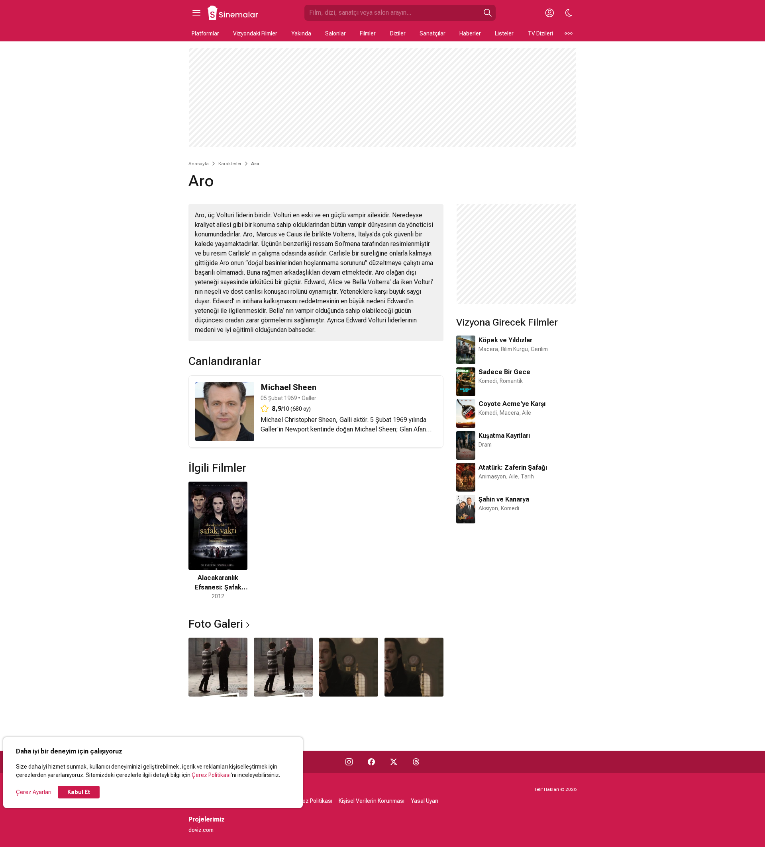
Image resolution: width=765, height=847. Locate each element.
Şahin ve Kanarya (504, 499)
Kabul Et (78, 792)
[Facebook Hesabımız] (371, 762)
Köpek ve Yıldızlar (505, 340)
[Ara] (488, 13)
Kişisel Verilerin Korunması (371, 801)
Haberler (470, 33)
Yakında (301, 33)
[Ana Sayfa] (233, 13)
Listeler (504, 33)
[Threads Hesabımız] (416, 762)
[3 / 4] (348, 667)
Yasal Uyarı (424, 801)
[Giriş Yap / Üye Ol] (549, 13)
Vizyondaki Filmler (255, 33)
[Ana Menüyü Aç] (196, 13)
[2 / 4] (283, 667)
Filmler (368, 33)
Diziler (398, 33)
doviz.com (201, 830)
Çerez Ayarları (33, 792)
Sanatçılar (432, 33)
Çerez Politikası (211, 775)
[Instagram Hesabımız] (349, 762)
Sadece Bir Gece (504, 372)
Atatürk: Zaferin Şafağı (513, 467)
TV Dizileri (540, 33)
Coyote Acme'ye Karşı (512, 404)
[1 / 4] (217, 667)
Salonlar (335, 33)
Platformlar (205, 33)
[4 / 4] (413, 667)
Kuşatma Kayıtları (504, 435)
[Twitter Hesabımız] (394, 762)
